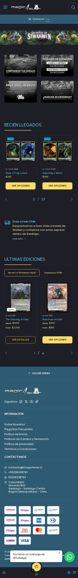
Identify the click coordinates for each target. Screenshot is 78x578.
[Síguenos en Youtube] (31, 402)
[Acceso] (69, 571)
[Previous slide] (7, 36)
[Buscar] (73, 7)
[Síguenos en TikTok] (37, 402)
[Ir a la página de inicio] (26, 7)
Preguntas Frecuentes (18, 429)
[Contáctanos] (74, 571)
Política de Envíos (15, 434)
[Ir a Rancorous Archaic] (57, 298)
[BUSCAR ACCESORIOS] (57, 92)
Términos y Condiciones (20, 449)
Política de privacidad (18, 444)
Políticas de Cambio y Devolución (26, 439)
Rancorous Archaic (52, 319)
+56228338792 (18, 472)
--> (48, 19)
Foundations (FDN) (53, 272)
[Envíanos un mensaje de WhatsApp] (69, 557)
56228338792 (17, 477)
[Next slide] (70, 36)
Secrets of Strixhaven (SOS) (22, 272)
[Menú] (5, 7)
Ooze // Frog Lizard (16, 172)
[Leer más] (20, 65)
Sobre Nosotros (14, 424)
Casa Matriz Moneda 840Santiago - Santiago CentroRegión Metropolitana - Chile (28, 487)
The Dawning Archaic (17, 319)
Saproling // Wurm (52, 172)
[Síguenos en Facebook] (21, 402)
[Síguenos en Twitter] (26, 402)
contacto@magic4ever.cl (25, 467)
